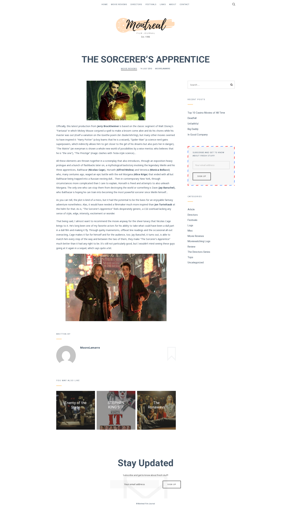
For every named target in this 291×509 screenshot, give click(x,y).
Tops (190, 257)
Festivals (151, 4)
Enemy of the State (75, 405)
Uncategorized (196, 262)
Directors (136, 4)
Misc (190, 230)
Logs (190, 225)
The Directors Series (199, 251)
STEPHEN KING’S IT (116, 405)
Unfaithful (193, 123)
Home (105, 4)
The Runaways (156, 405)
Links (163, 4)
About (172, 4)
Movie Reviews (119, 4)
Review (191, 246)
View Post (75, 416)
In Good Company (198, 134)
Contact (184, 4)
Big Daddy (193, 129)
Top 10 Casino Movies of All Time (206, 112)
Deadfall (192, 118)
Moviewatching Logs (199, 241)
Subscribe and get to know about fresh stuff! (208, 154)
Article (191, 209)
